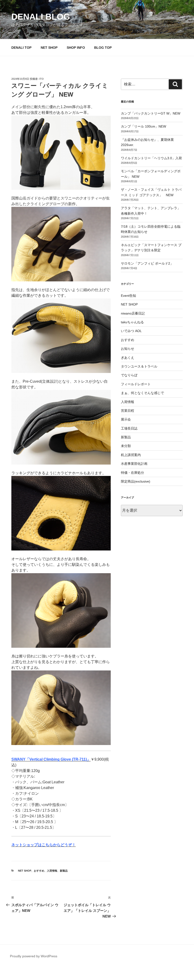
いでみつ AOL (131, 331)
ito (41, 78)
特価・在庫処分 (132, 473)
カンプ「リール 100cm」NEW (143, 126)
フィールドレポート (136, 384)
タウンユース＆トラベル (139, 366)
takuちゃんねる (132, 322)
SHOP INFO (76, 47)
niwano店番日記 (133, 313)
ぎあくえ (127, 357)
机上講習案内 (131, 455)
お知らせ (127, 348)
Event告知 (128, 295)
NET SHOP (49, 47)
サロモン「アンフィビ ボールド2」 (147, 263)
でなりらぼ (129, 375)
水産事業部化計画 (134, 464)
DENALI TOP (21, 47)
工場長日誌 (129, 428)
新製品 (64, 870)
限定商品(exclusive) (135, 481)
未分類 (126, 446)
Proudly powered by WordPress (33, 956)
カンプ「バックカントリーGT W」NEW (150, 113)
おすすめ (39, 870)
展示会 (126, 419)
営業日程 (127, 411)
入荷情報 (52, 870)
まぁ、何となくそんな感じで (142, 393)
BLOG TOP (103, 47)
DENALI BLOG (40, 17)
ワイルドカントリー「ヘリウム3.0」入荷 (151, 158)
